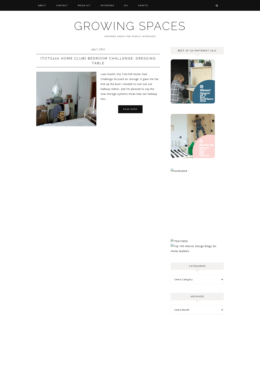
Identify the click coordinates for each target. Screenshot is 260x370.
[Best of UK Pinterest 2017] (193, 102)
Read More (130, 109)
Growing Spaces (130, 26)
